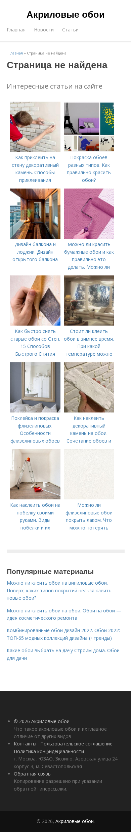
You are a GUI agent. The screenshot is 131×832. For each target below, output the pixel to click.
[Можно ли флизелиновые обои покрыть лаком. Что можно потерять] (89, 497)
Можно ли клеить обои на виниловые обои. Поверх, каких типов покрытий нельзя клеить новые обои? (59, 590)
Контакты (25, 743)
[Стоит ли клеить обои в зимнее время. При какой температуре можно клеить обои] (89, 324)
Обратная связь (32, 773)
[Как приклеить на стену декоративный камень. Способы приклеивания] (35, 150)
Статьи (70, 29)
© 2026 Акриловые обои (42, 721)
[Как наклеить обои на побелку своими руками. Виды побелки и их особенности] (35, 497)
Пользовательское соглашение (76, 743)
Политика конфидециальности (49, 751)
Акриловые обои (66, 14)
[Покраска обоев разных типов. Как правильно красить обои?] (89, 150)
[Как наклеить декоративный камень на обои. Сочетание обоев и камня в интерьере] (89, 410)
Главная (16, 29)
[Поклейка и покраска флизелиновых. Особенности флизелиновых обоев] (35, 410)
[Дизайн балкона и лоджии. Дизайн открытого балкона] (35, 237)
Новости (44, 29)
